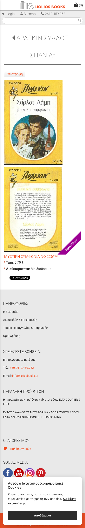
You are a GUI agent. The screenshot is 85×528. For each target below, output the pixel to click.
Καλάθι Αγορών (19, 448)
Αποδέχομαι (42, 515)
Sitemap (29, 14)
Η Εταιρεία (10, 311)
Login (10, 14)
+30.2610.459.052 (22, 367)
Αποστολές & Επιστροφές (20, 319)
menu (5, 5)
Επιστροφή (14, 74)
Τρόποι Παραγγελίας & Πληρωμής (25, 327)
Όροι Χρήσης (11, 335)
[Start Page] (42, 5)
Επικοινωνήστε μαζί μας (19, 359)
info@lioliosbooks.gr (25, 375)
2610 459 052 (54, 14)
